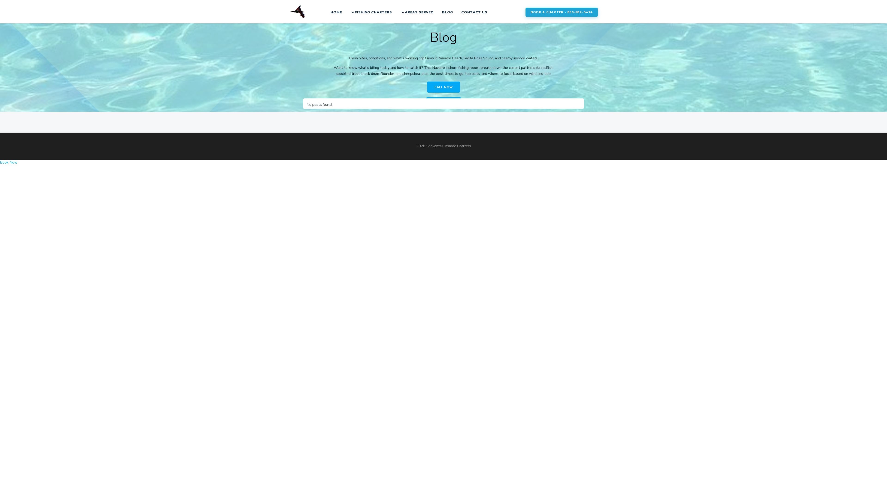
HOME (336, 12)
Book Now (8, 162)
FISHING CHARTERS (373, 12)
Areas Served (419, 12)
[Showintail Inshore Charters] (298, 12)
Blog (447, 12)
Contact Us (474, 12)
